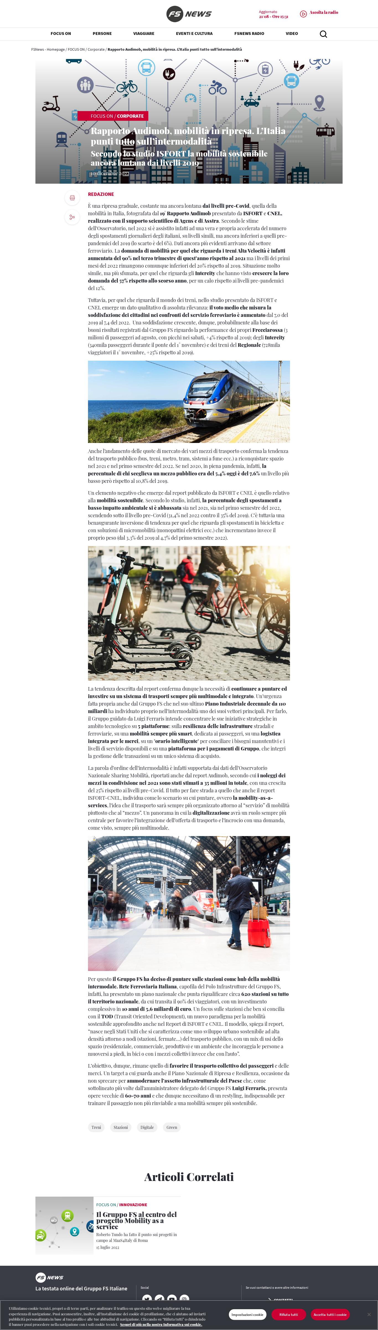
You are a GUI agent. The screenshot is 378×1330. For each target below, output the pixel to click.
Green (172, 1127)
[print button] (72, 197)
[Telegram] (159, 1300)
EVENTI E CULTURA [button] (194, 33)
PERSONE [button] (102, 33)
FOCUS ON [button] (61, 33)
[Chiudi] (369, 1314)
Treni (96, 1127)
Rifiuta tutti (288, 1314)
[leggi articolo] (64, 1225)
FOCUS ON (76, 49)
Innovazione (133, 1204)
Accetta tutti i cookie (330, 1314)
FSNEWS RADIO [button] (249, 33)
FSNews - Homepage (48, 49)
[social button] (72, 217)
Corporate (96, 49)
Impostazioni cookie (247, 1314)
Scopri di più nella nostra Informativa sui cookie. (161, 1324)
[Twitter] (147, 1300)
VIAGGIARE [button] (143, 33)
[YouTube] (171, 1300)
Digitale (147, 1127)
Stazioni (121, 1127)
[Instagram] (184, 1300)
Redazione (101, 194)
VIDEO (292, 33)
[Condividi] (72, 232)
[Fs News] (189, 14)
